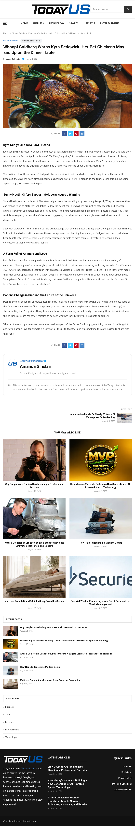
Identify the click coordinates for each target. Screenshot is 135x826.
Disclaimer (127, 772)
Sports (74, 23)
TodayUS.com (28, 768)
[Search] (128, 9)
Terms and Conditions (121, 783)
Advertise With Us (123, 789)
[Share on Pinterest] (76, 133)
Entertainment (110, 23)
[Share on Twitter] (70, 133)
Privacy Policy (125, 777)
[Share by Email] (82, 133)
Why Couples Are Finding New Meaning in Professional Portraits (53, 627)
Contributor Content (31, 41)
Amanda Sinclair (13, 59)
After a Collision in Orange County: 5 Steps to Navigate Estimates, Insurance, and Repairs (66, 654)
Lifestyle (89, 23)
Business (38, 23)
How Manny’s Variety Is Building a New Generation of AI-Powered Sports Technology (64, 640)
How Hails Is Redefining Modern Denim (101, 542)
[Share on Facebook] (64, 133)
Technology (56, 23)
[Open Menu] (6, 23)
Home (24, 23)
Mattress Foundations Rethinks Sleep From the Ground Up (50, 680)
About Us (127, 766)
